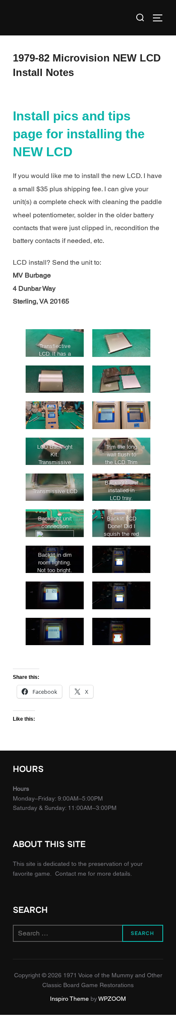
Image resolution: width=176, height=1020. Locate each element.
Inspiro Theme (69, 998)
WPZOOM (112, 998)
